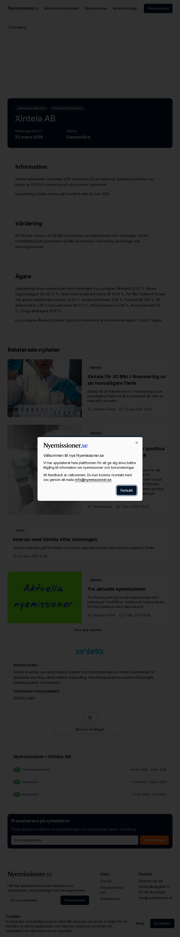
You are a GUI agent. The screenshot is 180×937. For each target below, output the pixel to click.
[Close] (137, 443)
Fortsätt (126, 490)
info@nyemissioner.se (93, 480)
